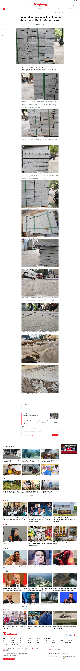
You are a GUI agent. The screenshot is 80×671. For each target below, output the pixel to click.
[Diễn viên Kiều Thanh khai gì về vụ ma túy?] (15, 533)
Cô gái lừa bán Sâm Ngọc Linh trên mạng (63, 542)
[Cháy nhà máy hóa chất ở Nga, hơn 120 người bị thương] (49, 597)
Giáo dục (59, 8)
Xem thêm (76, 9)
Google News (62, 12)
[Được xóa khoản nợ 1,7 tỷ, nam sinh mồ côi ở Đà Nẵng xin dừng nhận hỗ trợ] (12, 469)
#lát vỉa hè (40, 407)
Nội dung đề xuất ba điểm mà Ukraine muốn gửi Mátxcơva (66, 604)
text (55, 12)
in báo (57, 12)
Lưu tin (2, 36)
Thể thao (40, 8)
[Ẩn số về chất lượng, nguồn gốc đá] (54, 416)
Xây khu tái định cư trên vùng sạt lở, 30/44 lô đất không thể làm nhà (11, 492)
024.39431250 (7, 650)
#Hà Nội (23, 407)
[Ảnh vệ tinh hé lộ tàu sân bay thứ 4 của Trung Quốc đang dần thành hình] (65, 580)
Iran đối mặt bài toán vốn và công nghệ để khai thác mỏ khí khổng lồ (40, 589)
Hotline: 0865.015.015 (24, 0)
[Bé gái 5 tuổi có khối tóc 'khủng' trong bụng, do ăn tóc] (65, 618)
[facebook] (74, 1)
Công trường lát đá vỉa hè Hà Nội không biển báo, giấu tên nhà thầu (40, 420)
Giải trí (56, 8)
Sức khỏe (23, 8)
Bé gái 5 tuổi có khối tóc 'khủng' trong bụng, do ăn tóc (64, 627)
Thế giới (28, 8)
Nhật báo (13, 638)
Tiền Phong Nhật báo (34, 0)
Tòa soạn (56, 0)
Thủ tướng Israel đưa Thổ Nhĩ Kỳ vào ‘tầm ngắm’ (11, 604)
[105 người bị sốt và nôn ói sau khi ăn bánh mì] (15, 618)
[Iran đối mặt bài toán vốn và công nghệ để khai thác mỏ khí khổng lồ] (40, 580)
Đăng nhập (23, 428)
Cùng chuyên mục (9, 447)
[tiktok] (53, 649)
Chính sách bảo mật (67, 646)
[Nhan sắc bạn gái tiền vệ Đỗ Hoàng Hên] (15, 557)
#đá (28, 407)
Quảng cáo (61, 0)
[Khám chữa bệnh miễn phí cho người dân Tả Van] (50, 469)
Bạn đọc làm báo (9, 658)
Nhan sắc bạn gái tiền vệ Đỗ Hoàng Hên (14, 567)
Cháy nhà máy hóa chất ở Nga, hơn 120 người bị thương (49, 604)
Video (72, 8)
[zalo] (56, 650)
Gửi (55, 434)
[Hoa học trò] (75, 635)
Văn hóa (52, 8)
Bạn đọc (18, 12)
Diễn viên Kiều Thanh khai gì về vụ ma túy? (14, 542)
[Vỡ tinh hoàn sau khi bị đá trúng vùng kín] (40, 618)
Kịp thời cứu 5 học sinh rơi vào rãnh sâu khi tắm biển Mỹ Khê (49, 492)
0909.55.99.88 (21, 648)
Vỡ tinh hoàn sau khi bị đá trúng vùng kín (39, 627)
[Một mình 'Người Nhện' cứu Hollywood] (65, 557)
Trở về (2, 42)
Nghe (2, 29)
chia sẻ (52, 12)
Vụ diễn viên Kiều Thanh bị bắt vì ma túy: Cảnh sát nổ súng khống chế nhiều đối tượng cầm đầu (40, 543)
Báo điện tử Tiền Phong (40, 5)
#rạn (35, 407)
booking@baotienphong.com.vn (24, 649)
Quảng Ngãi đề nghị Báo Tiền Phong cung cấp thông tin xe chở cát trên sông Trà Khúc (30, 461)
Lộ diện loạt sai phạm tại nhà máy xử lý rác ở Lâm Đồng (11, 460)
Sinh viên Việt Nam (42, 0)
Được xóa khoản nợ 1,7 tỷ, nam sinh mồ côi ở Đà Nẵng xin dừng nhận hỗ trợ (11, 477)
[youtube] (76, 1)
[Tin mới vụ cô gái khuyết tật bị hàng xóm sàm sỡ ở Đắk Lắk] (50, 454)
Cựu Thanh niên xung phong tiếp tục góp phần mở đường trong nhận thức (14, 518)
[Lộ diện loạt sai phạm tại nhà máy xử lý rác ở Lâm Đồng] (12, 454)
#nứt (31, 407)
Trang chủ (4, 9)
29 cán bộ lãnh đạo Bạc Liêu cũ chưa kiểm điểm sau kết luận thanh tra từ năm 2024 (64, 519)
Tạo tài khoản (30, 428)
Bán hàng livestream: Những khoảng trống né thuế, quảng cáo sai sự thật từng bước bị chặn (39, 519)
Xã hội (7, 8)
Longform (38, 638)
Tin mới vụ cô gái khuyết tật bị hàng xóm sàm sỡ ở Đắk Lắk (49, 460)
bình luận (60, 12)
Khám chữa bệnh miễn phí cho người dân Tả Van (49, 476)
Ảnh (20, 638)
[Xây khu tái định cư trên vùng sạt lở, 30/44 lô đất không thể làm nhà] (12, 485)
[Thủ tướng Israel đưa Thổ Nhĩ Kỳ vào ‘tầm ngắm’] (11, 597)
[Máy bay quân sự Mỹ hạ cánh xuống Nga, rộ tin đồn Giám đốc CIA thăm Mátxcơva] (30, 597)
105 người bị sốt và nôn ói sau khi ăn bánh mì (14, 627)
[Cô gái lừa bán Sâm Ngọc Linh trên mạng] (65, 533)
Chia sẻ (2, 32)
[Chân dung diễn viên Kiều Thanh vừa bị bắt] (40, 557)
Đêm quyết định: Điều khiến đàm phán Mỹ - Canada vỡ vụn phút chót (15, 589)
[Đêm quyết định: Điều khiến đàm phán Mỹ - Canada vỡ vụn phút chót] (15, 580)
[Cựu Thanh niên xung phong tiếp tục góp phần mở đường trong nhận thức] (15, 509)
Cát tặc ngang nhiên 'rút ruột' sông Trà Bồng (31, 476)
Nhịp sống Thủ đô (6, 644)
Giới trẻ (32, 8)
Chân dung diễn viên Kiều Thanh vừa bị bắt (39, 567)
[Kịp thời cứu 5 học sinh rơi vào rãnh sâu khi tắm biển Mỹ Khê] (50, 485)
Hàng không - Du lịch (64, 642)
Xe (48, 8)
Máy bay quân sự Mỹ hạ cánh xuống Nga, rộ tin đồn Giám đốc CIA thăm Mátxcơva (30, 605)
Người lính (45, 8)
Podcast (30, 638)
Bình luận (2, 39)
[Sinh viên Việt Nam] (69, 635)
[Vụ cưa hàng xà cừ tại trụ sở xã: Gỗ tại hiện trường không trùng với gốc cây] (31, 485)
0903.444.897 (35, 648)
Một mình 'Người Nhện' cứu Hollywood (65, 566)
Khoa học (64, 8)
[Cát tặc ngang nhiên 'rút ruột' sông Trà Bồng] (31, 469)
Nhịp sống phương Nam (15, 644)
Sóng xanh (15, 8)
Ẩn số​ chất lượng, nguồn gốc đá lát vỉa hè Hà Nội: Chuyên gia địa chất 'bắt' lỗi (40, 423)
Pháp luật (36, 8)
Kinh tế (11, 8)
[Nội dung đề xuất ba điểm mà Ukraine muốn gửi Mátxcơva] (68, 597)
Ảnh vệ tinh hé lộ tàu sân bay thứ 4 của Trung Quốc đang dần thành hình (64, 589)
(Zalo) (26, 648)
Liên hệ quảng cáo (22, 646)
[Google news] (59, 650)
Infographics (47, 638)
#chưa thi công (47, 407)
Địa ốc (20, 8)
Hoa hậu (68, 8)
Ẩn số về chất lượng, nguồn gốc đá (30, 415)
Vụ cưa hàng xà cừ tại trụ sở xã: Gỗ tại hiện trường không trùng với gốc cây (30, 492)
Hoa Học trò (50, 0)
